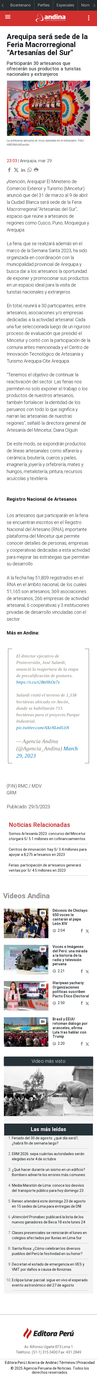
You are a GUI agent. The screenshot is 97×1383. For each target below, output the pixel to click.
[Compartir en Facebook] (82, 930)
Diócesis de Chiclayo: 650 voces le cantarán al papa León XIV (70, 916)
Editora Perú (15, 1362)
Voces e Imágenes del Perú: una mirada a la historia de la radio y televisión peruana (70, 955)
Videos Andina (26, 896)
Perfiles (44, 5)
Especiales (65, 5)
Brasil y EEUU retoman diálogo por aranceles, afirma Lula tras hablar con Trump (70, 1027)
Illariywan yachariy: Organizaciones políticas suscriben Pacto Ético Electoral (71, 989)
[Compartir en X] (87, 930)
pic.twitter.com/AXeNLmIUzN (42, 727)
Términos (67, 1362)
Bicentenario (20, 5)
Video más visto (49, 1061)
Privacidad (86, 1362)
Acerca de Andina (42, 1362)
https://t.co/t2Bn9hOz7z (38, 682)
